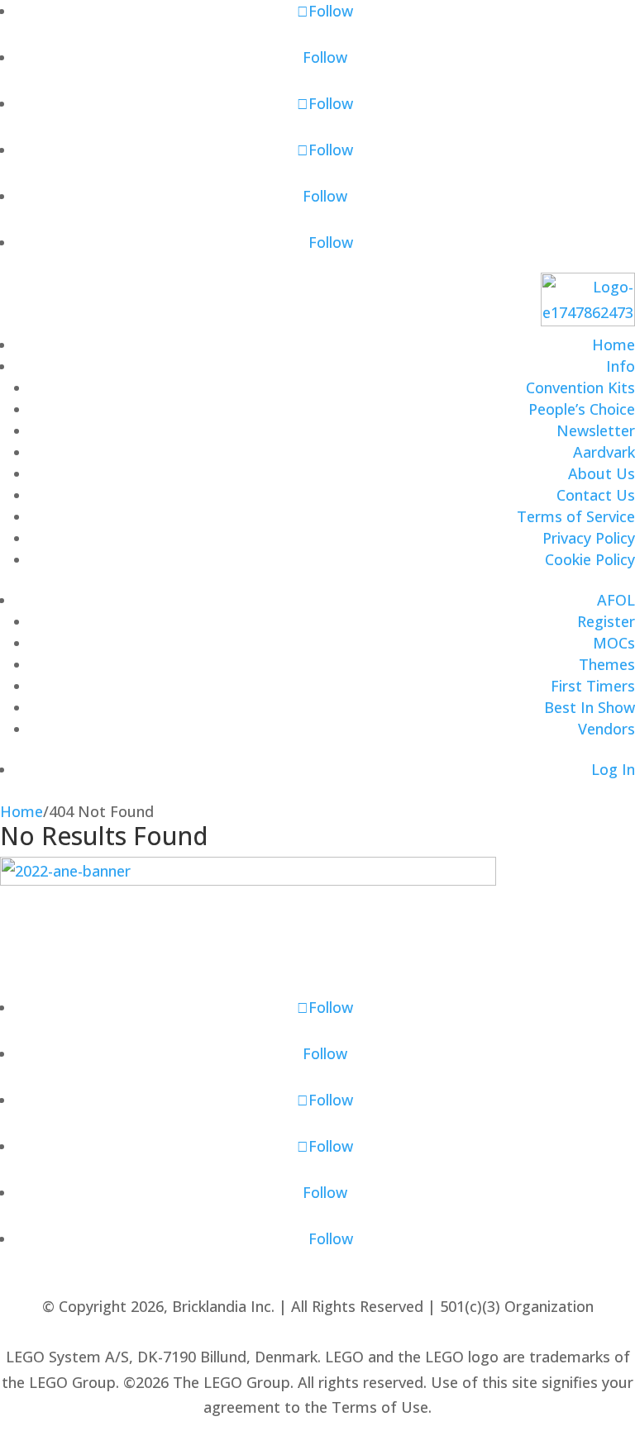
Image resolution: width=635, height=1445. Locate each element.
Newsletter (595, 430)
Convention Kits (580, 387)
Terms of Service (576, 516)
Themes (607, 664)
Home (613, 344)
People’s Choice (581, 409)
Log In (613, 769)
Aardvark (604, 452)
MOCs (614, 643)
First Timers (593, 686)
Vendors (606, 729)
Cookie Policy (590, 559)
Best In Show (589, 707)
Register (606, 621)
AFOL (616, 600)
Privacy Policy (588, 538)
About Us (601, 473)
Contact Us (595, 495)
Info (620, 366)
